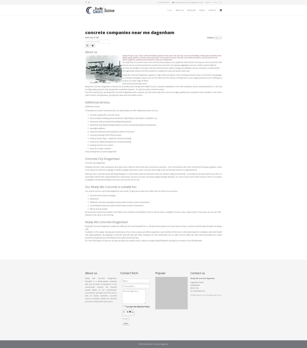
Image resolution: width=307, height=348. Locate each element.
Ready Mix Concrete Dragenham (106, 222)
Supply (202, 10)
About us (180, 10)
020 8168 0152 (164, 2)
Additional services (97, 102)
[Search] (87, 46)
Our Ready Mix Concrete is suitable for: (111, 187)
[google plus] (89, 2)
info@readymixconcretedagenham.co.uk (188, 2)
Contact (212, 10)
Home (169, 10)
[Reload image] (132, 318)
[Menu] (221, 10)
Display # (210, 37)
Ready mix (191, 10)
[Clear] (93, 46)
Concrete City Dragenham (102, 159)
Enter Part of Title (92, 37)
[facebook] (85, 2)
